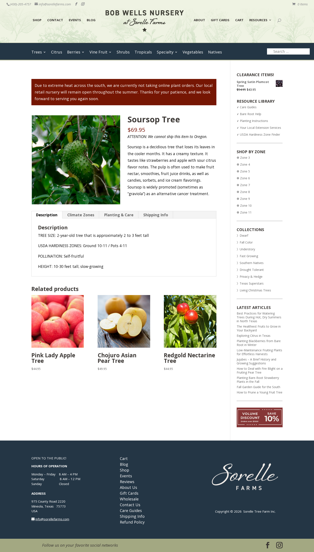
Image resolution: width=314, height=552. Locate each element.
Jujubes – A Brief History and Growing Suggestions (256, 361)
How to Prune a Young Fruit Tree (259, 392)
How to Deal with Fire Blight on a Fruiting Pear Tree (260, 370)
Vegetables (193, 52)
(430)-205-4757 (20, 4)
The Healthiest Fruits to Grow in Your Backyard (259, 328)
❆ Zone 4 (243, 164)
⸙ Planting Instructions (252, 121)
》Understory (246, 249)
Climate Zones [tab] (80, 214)
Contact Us (130, 504)
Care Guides (131, 510)
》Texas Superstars (250, 283)
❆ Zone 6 (243, 178)
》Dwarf (242, 235)
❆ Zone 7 (243, 185)
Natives (215, 52)
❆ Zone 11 (244, 212)
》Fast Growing (247, 256)
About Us (128, 487)
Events (75, 20)
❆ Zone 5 (243, 171)
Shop (37, 20)
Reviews (127, 481)
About (199, 20)
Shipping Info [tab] (155, 214)
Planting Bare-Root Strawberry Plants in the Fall (258, 380)
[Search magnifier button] (302, 52)
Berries (73, 52)
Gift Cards (220, 20)
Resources (258, 20)
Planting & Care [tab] (119, 214)
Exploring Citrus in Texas (253, 336)
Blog (91, 20)
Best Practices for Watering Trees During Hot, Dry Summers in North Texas (259, 317)
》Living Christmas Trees (254, 290)
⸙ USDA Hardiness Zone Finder (258, 134)
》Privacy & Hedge (250, 277)
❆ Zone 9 (243, 199)
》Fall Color (245, 242)
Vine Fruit (98, 52)
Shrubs (123, 52)
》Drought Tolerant (250, 270)
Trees (36, 52)
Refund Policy (132, 522)
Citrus (56, 52)
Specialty (165, 52)
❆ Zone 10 (244, 205)
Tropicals (143, 52)
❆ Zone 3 (243, 158)
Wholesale (129, 499)
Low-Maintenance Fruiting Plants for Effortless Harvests (259, 352)
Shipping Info (132, 516)
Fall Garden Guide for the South (258, 387)
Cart (239, 20)
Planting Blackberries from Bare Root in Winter (259, 343)
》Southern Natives (250, 263)
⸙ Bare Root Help (249, 114)
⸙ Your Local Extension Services (259, 128)
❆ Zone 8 (243, 192)
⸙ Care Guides (247, 107)
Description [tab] (46, 214)
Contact (55, 20)
